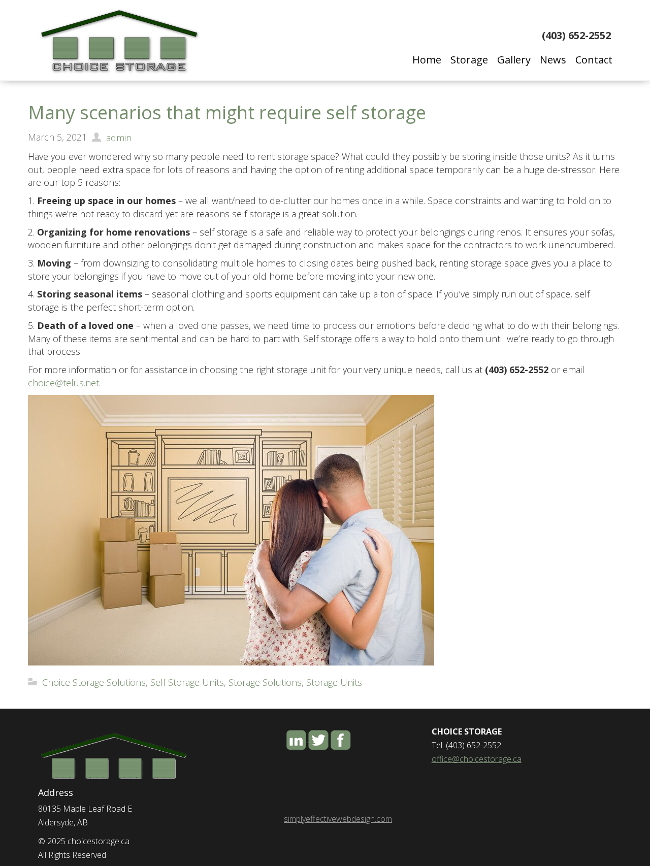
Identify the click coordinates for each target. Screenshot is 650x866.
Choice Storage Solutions (94, 682)
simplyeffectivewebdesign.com (338, 818)
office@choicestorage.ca (477, 758)
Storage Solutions (265, 682)
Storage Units (334, 682)
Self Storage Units (187, 682)
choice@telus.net (63, 383)
